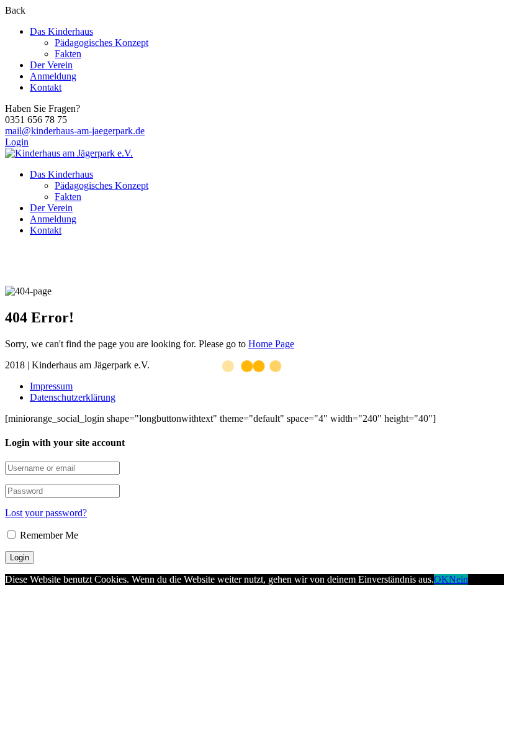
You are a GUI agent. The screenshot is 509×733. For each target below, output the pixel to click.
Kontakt (45, 87)
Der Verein (51, 65)
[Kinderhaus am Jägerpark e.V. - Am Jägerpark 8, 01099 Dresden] (69, 153)
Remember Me (47, 535)
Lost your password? (46, 513)
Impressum (51, 386)
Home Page (271, 344)
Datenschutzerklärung (72, 397)
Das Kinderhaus (61, 31)
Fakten (68, 53)
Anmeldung (53, 76)
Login (17, 142)
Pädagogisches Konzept (101, 42)
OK (441, 579)
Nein (458, 579)
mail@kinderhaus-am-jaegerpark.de (75, 130)
